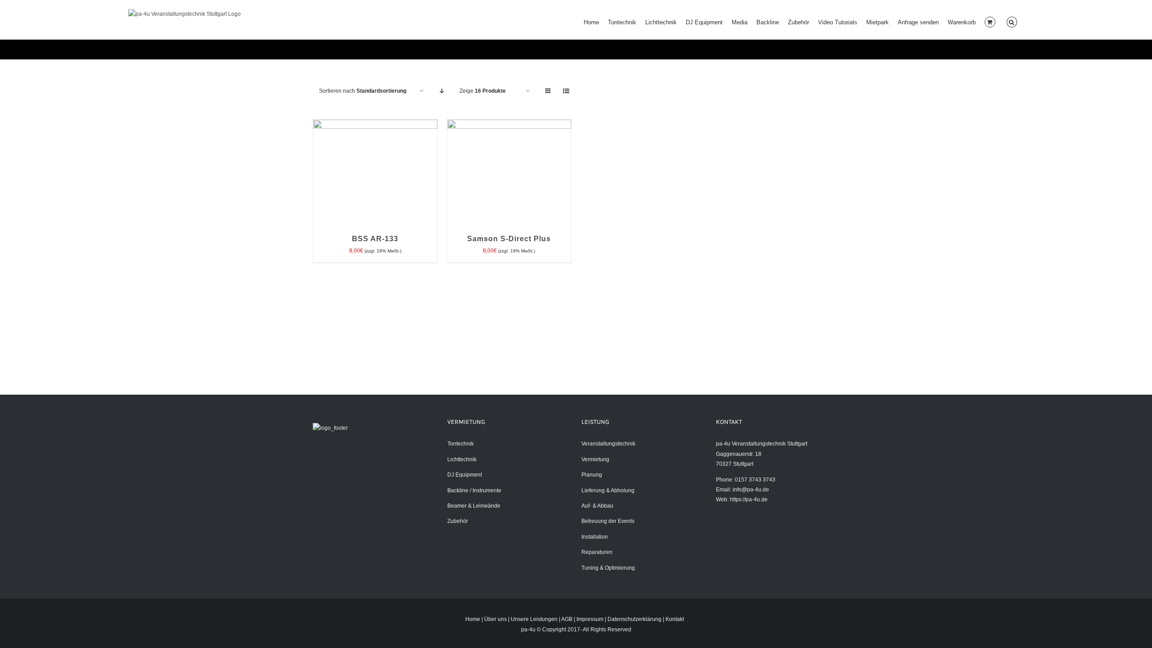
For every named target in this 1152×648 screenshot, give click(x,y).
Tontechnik (460, 444)
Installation (594, 537)
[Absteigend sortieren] (441, 91)
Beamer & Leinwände (473, 506)
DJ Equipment (464, 475)
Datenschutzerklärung (635, 619)
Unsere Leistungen (534, 619)
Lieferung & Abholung (607, 490)
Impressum (589, 619)
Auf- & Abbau (597, 506)
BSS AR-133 (375, 239)
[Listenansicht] (566, 91)
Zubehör (457, 521)
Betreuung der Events (607, 521)
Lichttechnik (462, 459)
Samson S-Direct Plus (509, 239)
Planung (591, 475)
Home (472, 619)
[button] (1012, 22)
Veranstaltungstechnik (608, 444)
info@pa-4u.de (751, 489)
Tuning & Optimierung (608, 568)
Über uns (495, 619)
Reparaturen (596, 552)
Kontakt (675, 619)
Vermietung (595, 459)
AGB (566, 619)
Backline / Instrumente (474, 490)
